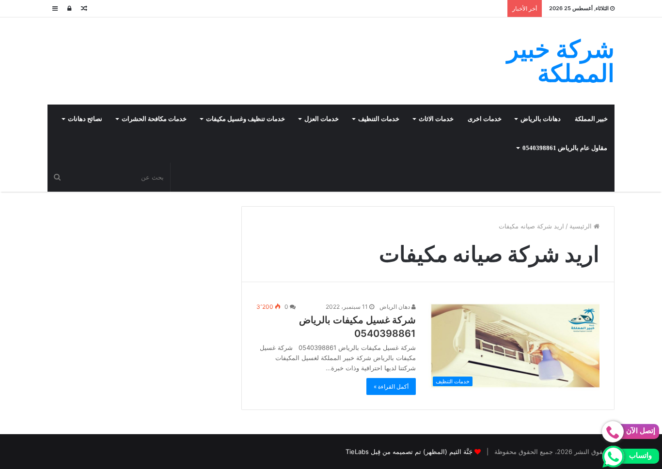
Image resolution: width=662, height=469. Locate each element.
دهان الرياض (395, 306)
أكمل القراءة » (391, 386)
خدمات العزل (321, 118)
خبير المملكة (591, 118)
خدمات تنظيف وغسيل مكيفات (245, 118)
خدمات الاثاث (436, 118)
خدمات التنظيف (378, 118)
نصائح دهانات (85, 118)
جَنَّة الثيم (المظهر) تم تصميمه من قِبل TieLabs (409, 451)
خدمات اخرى (485, 118)
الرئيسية (581, 226)
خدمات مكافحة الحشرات (154, 118)
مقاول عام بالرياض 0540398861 (564, 147)
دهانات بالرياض (540, 118)
